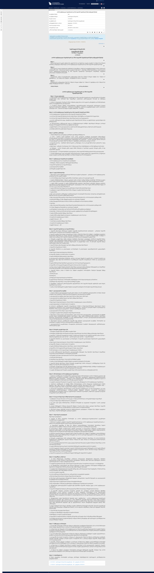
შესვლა (88, 4)
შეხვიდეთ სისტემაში (99, 38)
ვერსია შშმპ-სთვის (100, 0)
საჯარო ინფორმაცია (71, 8)
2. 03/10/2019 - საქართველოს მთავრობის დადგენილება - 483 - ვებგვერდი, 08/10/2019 (67, 562)
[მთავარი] (56, 3)
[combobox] (102, 4)
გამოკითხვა (80, 8)
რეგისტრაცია (95, 4)
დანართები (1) (101, 43)
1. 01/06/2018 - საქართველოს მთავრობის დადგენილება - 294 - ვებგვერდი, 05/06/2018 (67, 564)
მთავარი (51, 8)
